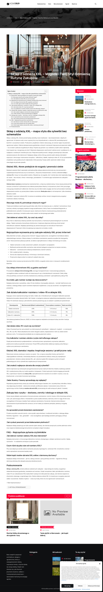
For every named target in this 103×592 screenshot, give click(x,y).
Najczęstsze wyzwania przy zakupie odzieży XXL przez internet (29, 100)
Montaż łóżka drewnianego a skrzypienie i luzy (90, 144)
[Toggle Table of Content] (45, 91)
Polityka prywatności (86, 589)
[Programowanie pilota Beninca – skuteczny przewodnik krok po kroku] (85, 162)
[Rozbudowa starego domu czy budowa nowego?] (79, 100)
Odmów (80, 586)
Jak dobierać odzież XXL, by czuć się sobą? (24, 98)
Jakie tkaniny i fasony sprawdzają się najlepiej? (26, 113)
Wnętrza (74, 4)
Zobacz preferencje (94, 586)
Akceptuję (67, 586)
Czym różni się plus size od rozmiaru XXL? (24, 123)
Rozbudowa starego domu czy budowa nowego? (90, 104)
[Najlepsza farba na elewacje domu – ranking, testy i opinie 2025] (79, 186)
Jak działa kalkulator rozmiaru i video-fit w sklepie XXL (26, 105)
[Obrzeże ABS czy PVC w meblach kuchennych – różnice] (79, 196)
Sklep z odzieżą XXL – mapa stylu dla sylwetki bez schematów (27, 93)
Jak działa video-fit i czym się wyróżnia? (23, 107)
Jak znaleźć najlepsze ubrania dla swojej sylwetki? (26, 112)
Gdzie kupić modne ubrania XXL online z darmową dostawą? (29, 125)
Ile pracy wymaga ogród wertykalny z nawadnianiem (90, 117)
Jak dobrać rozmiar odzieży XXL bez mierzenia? (25, 121)
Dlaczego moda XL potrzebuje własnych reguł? (25, 97)
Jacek (27, 82)
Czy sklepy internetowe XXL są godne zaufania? (25, 102)
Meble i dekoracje (90, 137)
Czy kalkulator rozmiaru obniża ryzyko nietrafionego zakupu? (29, 108)
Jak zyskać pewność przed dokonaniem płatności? (26, 118)
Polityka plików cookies (76, 589)
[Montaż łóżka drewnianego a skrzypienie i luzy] (79, 141)
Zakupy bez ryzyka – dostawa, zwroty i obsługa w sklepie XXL (28, 115)
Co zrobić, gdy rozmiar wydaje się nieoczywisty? (26, 103)
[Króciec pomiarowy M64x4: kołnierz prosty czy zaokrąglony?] (79, 127)
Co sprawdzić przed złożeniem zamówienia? (24, 116)
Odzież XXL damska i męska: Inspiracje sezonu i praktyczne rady (29, 110)
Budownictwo (41, 4)
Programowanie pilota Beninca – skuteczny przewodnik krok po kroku (85, 179)
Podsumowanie (15, 126)
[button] (100, 563)
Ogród (67, 4)
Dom (49, 4)
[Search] (95, 4)
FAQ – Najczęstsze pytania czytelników (22, 120)
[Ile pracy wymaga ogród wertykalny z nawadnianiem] (79, 114)
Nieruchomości (58, 4)
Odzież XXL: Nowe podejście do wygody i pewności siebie (26, 95)
